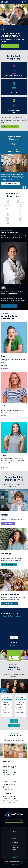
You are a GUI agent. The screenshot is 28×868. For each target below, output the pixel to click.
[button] (25, 2)
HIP (22, 866)
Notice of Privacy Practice (20, 863)
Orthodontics (14, 834)
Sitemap (22, 861)
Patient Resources (14, 836)
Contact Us (14, 838)
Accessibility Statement (14, 864)
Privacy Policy (5, 863)
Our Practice (14, 832)
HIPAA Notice (11, 863)
